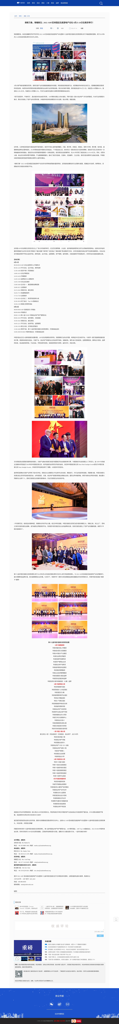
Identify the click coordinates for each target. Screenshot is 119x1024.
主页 (15, 16)
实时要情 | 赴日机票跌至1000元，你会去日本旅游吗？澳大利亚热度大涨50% (68, 949)
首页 (28, 3)
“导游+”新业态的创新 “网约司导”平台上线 (59, 954)
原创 (43, 3)
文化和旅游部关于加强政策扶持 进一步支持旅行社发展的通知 (64, 947)
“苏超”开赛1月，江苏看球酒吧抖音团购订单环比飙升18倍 (63, 957)
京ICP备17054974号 (59, 1021)
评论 (100, 935)
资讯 (20, 16)
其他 (25, 16)
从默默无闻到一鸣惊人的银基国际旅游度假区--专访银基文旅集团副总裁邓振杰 (69, 952)
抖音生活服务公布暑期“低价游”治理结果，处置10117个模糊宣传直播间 (67, 944)
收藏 (82, 28)
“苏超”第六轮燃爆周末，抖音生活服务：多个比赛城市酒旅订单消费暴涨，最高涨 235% (71, 959)
